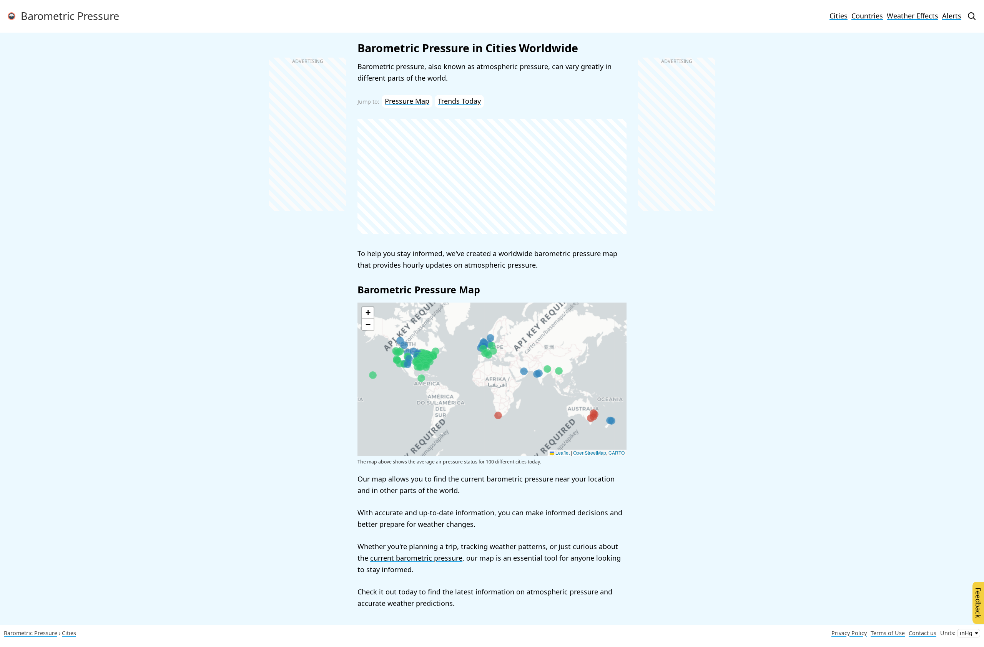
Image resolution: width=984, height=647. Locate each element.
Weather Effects (912, 15)
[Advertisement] (492, 176)
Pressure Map (407, 101)
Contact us (922, 633)
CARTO (616, 452)
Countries (867, 15)
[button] (493, 351)
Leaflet (562, 452)
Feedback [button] (978, 602)
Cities (838, 15)
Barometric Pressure (67, 16)
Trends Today (459, 101)
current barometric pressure (416, 558)
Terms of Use (888, 633)
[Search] (971, 16)
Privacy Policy (849, 633)
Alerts (951, 15)
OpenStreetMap (589, 452)
